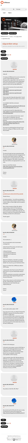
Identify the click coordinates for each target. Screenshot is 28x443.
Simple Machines (17, 438)
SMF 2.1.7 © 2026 (10, 438)
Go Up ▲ (19, 436)
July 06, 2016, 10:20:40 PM (8, 405)
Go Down (4, 54)
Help (8, 436)
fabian (14, 302)
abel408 (15, 69)
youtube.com (20, 364)
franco (14, 142)
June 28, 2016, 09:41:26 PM (8, 71)
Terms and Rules (13, 436)
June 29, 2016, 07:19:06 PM (8, 232)
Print (3, 51)
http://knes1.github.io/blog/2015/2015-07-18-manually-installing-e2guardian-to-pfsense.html (13, 123)
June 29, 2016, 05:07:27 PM (8, 190)
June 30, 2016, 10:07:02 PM (8, 340)
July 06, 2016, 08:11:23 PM (8, 384)
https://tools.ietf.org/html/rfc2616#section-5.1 (14, 412)
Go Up (3, 423)
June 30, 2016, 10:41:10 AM (8, 304)
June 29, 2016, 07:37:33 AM (8, 146)
